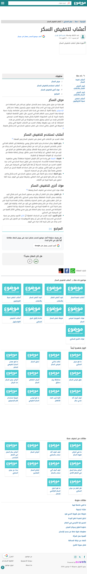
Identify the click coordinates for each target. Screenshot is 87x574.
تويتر (61, 270)
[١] (63, 128)
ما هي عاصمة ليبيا (79, 505)
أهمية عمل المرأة (79, 536)
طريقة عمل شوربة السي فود (75, 513)
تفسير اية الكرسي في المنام (75, 522)
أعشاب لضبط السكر (80, 81)
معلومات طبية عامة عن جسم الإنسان (72, 531)
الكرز (22, 215)
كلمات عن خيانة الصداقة (77, 540)
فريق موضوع (9, 565)
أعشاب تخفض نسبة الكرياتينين (79, 100)
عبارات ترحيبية (81, 509)
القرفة (53, 158)
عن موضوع (28, 556)
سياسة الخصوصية (26, 561)
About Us (29, 565)
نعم (36, 261)
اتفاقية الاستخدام (7, 561)
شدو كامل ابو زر (60, 35)
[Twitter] (79, 557)
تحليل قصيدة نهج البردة (77, 518)
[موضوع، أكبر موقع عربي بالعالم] (80, 3)
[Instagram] (75, 557)
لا (29, 261)
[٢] (12, 139)
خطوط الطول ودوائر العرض (76, 527)
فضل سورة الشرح (79, 545)
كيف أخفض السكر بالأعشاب (79, 93)
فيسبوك (67, 270)
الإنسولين (60, 110)
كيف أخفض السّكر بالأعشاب (79, 87)
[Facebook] (84, 557)
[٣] (27, 190)
